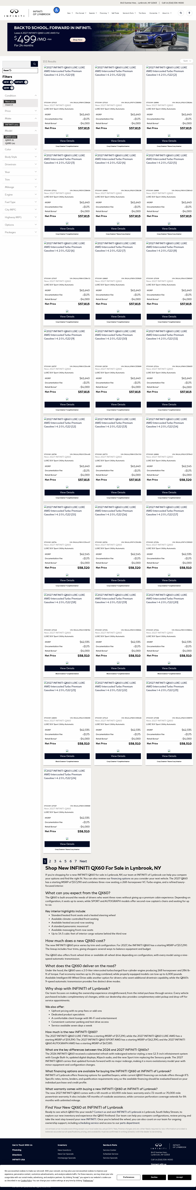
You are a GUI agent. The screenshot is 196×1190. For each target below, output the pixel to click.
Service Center (109, 1150)
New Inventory (64, 1150)
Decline (154, 1177)
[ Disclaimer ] (177, 48)
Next (83, 861)
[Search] (34, 64)
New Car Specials (66, 1154)
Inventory (62, 1145)
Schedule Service (110, 1154)
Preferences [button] (88, 1181)
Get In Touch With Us (22, 1145)
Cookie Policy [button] (26, 1181)
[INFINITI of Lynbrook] (27, 12)
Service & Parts (110, 1145)
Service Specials (110, 1158)
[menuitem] (21, 101)
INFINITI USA (18, 1159)
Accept (179, 1177)
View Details (67, 140)
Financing (16, 1150)
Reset (6, 70)
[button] (57, 10)
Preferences (128, 1177)
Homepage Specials (67, 1158)
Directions (17, 1155)
